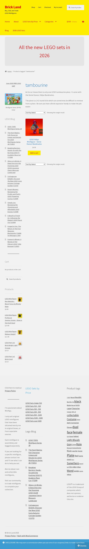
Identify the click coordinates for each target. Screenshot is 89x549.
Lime (74, 444)
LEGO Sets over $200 (33, 421)
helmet (76, 436)
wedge (76, 471)
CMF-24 (74, 412)
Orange (80, 451)
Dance (78, 419)
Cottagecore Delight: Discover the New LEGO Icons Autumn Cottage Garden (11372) (15, 181)
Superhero (73, 463)
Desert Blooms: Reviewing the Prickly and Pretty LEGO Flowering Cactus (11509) (14, 194)
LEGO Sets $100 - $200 (34, 418)
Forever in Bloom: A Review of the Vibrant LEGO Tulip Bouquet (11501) (14, 242)
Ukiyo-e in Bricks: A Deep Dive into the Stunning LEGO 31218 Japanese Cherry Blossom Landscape (14, 167)
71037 (68, 397)
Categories (49, 21)
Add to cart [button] (34, 153)
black (77, 401)
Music (69, 451)
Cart (39, 7)
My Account (58, 7)
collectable (73, 415)
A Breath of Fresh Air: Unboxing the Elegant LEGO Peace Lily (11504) (15, 219)
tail (68, 467)
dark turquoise (73, 423)
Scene (80, 456)
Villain (79, 467)
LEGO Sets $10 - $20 (33, 406)
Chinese (69, 412)
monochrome (76, 448)
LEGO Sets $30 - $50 (33, 412)
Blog (7, 30)
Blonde (73, 405)
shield (69, 459)
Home (7, 21)
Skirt (72, 459)
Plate (70, 455)
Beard (73, 397)
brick (77, 405)
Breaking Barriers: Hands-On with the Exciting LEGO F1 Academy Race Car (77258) (14, 152)
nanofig (74, 451)
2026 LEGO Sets (19, 30)
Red (76, 455)
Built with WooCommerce (27, 536)
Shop (33, 7)
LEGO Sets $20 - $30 (33, 409)
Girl (68, 436)
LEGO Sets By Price (30, 21)
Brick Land (13, 7)
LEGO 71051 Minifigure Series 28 (15, 128)
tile (70, 467)
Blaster (69, 405)
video (74, 467)
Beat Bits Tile (70, 402)
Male (79, 444)
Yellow (69, 475)
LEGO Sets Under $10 (33, 403)
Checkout (47, 7)
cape (69, 408)
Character (76, 408)
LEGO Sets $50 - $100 (33, 415)
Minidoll (69, 448)
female (77, 432)
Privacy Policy (10, 391)
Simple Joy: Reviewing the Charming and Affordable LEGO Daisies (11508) (13, 207)
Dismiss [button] (83, 545)
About (16, 21)
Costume (71, 419)
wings (81, 471)
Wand (70, 470)
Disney (69, 427)
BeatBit (78, 397)
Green (71, 436)
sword (81, 463)
